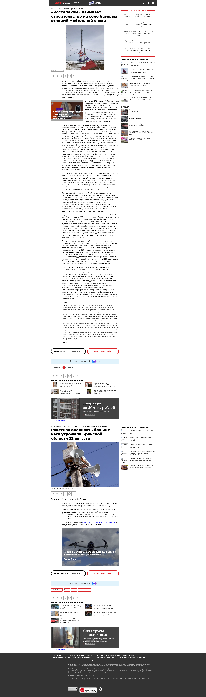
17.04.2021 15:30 (56, 9)
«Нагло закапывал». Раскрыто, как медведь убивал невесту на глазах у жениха (142, 78)
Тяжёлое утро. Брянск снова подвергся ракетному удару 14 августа (70, 606)
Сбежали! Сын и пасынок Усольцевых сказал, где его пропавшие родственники (142, 453)
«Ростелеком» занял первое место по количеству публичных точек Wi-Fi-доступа (71, 384)
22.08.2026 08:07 (56, 426)
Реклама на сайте (129, 655)
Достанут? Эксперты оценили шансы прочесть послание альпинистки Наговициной (142, 63)
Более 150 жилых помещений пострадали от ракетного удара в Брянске (71, 613)
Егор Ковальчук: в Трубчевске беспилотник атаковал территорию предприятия (138, 24)
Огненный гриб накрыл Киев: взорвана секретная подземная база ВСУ (141, 132)
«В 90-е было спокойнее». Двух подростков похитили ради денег (141, 98)
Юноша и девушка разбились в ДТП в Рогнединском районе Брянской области (138, 33)
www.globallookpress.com (71, 488)
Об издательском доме (76, 655)
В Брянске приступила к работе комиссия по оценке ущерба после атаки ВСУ (105, 613)
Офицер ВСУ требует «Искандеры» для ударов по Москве (140, 124)
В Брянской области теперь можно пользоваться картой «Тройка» (138, 42)
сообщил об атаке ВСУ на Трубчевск (98, 523)
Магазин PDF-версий (113, 655)
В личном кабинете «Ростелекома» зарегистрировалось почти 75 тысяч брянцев (65, 392)
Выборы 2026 (72, 660)
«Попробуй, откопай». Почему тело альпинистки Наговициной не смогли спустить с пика (142, 71)
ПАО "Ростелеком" (57, 71)
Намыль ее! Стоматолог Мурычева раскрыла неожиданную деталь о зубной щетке (141, 445)
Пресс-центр (91, 655)
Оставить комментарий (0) (103, 351)
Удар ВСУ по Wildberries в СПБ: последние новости (139, 138)
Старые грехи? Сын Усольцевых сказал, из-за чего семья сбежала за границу (142, 438)
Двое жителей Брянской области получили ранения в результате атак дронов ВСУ (137, 50)
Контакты (100, 655)
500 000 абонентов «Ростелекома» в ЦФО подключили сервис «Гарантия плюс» (100, 385)
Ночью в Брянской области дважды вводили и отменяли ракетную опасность (90, 553)
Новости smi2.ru (58, 420)
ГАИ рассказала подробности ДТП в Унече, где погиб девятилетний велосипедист (138, 16)
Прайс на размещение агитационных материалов (129, 658)
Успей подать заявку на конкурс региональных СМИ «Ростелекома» (105, 391)
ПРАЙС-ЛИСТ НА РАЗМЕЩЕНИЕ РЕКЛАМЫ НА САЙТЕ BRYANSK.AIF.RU (89, 658)
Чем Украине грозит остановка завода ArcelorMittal (139, 117)
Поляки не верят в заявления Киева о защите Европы (141, 110)
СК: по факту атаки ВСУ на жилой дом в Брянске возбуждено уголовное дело (71, 620)
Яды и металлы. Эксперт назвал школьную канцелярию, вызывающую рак (140, 85)
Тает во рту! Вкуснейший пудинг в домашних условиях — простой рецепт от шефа (141, 467)
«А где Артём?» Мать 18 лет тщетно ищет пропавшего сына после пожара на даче (141, 92)
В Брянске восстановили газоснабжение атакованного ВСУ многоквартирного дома (104, 606)
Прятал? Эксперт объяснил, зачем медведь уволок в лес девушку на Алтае (141, 431)
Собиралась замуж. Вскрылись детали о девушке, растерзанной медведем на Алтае (141, 460)
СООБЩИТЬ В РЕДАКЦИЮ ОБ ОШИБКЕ (91, 660)
